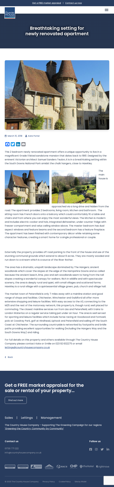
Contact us (73, 2)
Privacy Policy (49, 481)
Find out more (15, 400)
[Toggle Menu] (106, 10)
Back (10, 357)
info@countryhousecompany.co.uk (23, 452)
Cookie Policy (65, 481)
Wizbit (83, 481)
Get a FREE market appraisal (46, 2)
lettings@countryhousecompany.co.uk (27, 347)
